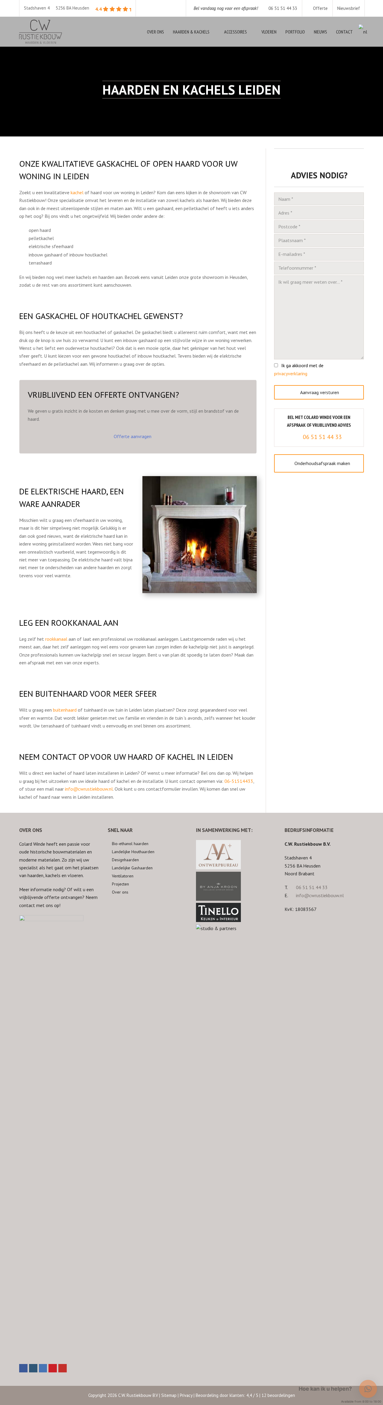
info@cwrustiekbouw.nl (89, 789)
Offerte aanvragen (132, 436)
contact (27, 905)
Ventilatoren (122, 876)
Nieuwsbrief (348, 8)
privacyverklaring (290, 373)
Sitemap (169, 1395)
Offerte (320, 8)
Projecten (120, 884)
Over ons (120, 892)
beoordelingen (278, 1395)
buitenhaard (65, 710)
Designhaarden (125, 859)
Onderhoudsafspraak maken (322, 463)
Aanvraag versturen (319, 392)
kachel (77, 192)
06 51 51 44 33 (245, 8)
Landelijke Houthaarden (133, 851)
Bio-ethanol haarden (130, 843)
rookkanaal (56, 639)
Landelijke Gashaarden (132, 868)
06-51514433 (238, 781)
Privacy (186, 1395)
